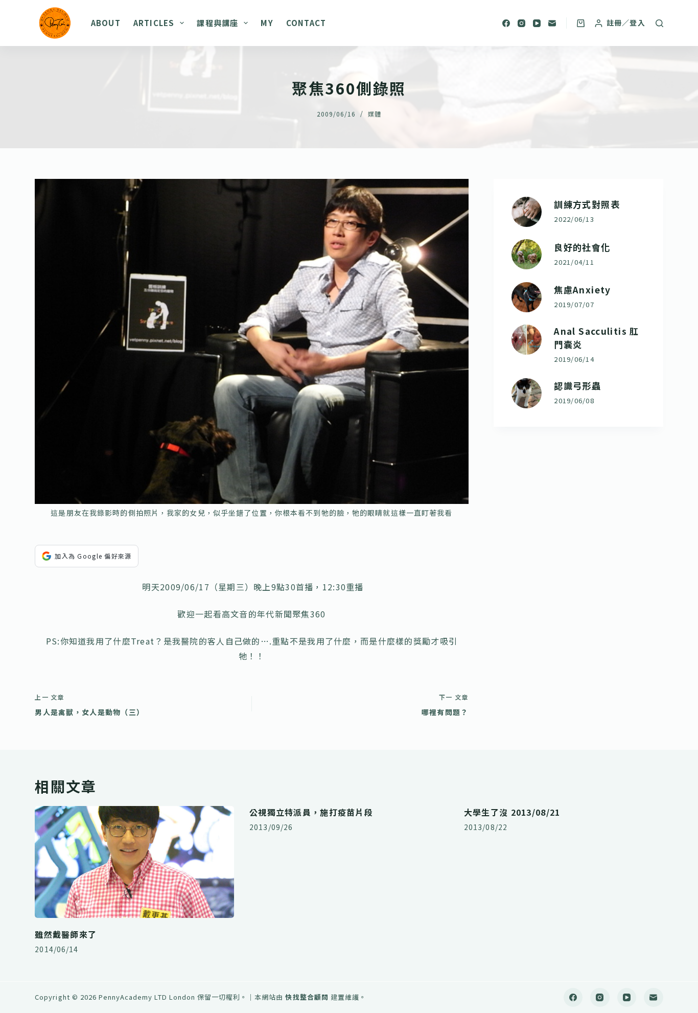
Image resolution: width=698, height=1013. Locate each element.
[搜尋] (659, 23)
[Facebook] (506, 23)
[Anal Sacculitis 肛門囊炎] (526, 340)
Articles (154, 22)
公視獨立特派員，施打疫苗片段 (311, 812)
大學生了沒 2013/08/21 (512, 812)
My (267, 22)
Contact (306, 22)
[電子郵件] (552, 23)
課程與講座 (217, 22)
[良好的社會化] (526, 254)
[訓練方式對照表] (526, 212)
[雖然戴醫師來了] (134, 862)
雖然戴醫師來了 (66, 934)
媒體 (374, 113)
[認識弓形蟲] (526, 393)
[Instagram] (521, 23)
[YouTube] (537, 23)
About (106, 22)
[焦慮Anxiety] (526, 297)
